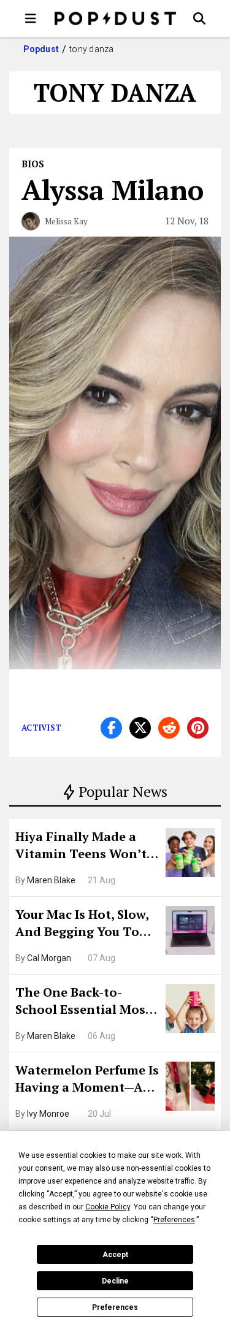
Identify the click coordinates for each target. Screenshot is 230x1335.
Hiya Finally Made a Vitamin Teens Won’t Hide (81, 846)
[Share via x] (140, 728)
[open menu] (30, 18)
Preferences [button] (174, 1219)
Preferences (115, 1307)
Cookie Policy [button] (107, 1207)
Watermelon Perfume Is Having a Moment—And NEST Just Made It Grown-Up (87, 1080)
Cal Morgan (49, 958)
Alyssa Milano (112, 189)
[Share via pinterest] (198, 728)
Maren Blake (51, 880)
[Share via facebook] (111, 728)
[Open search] (199, 18)
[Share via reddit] (169, 728)
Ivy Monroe (48, 1114)
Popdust (41, 49)
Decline (115, 1281)
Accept (115, 1254)
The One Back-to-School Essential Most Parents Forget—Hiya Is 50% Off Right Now (86, 1002)
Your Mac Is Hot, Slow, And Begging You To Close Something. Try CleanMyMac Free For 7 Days (86, 924)
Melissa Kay (66, 221)
